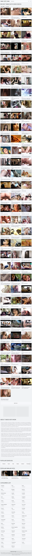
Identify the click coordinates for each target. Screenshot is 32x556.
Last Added (7, 6)
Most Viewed (2, 6)
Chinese (18, 463)
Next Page (15, 403)
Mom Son (4, 463)
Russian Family (29, 463)
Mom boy (23, 463)
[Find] (29, 1)
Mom (13, 463)
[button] (31, 464)
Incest (9, 463)
